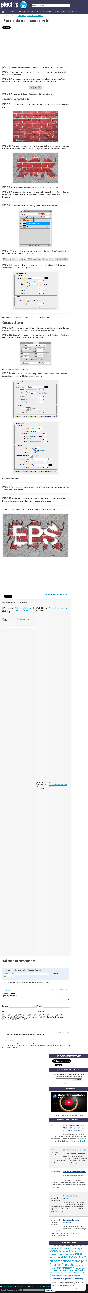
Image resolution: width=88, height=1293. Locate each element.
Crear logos (83, 1246)
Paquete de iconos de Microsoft (74, 1172)
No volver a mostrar (79, 1289)
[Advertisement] (35, 48)
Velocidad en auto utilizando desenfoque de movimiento (58, 784)
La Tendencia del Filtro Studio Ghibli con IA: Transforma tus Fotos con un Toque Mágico (73, 1128)
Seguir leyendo (81, 1141)
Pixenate (65, 1272)
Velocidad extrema (22, 619)
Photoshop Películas (71, 1270)
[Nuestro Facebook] (7, 1287)
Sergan (7, 990)
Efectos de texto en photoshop (55, 594)
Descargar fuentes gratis (70, 1251)
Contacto (75, 11)
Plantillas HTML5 (73, 1272)
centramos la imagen (50, 188)
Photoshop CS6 (60, 1270)
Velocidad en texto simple (58, 608)
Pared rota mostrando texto (25, 20)
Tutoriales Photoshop (44, 11)
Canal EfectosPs (76, 1115)
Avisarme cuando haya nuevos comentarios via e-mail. (24, 1034)
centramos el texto (24, 374)
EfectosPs (22, 16)
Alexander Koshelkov (71, 1246)
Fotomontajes (77, 1268)
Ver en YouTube (61, 1115)
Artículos (11, 11)
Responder (66, 999)
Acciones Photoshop (57, 1246)
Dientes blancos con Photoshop (74, 1150)
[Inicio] (3, 13)
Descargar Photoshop (57, 1254)
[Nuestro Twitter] (21, 1287)
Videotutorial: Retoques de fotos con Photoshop (25, 609)
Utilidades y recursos (62, 11)
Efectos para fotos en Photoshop (68, 1263)
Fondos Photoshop (64, 1268)
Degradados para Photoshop (60, 1248)
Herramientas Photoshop (25, 11)
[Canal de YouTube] (35, 1287)
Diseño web (69, 1254)
